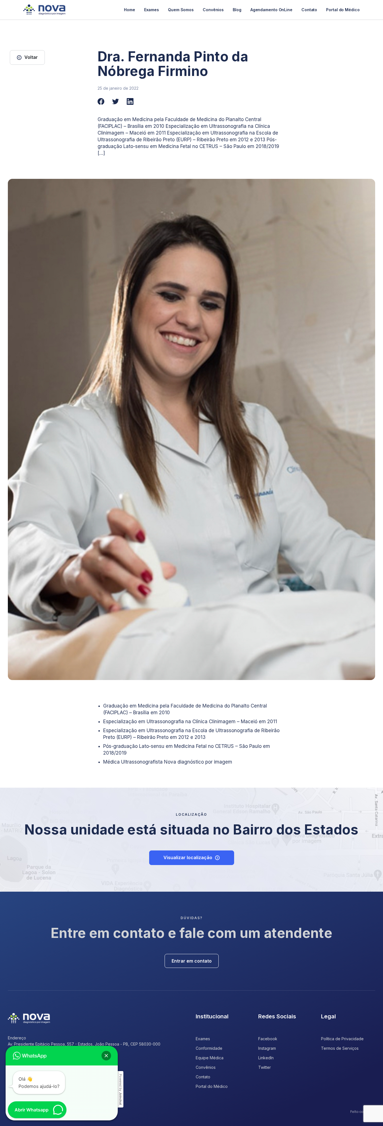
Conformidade (209, 1048)
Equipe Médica (209, 1057)
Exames (151, 9)
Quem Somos (181, 9)
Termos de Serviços (340, 1048)
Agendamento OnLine (271, 9)
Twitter (264, 1067)
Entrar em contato (192, 961)
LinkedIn (266, 1057)
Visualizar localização (187, 857)
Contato (309, 9)
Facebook (267, 1038)
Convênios (213, 9)
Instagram (267, 1048)
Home (129, 9)
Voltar (31, 57)
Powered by (121, 1089)
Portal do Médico (342, 9)
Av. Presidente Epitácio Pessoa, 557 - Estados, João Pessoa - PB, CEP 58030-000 (84, 1044)
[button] (106, 1055)
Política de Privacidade (342, 1038)
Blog (237, 9)
